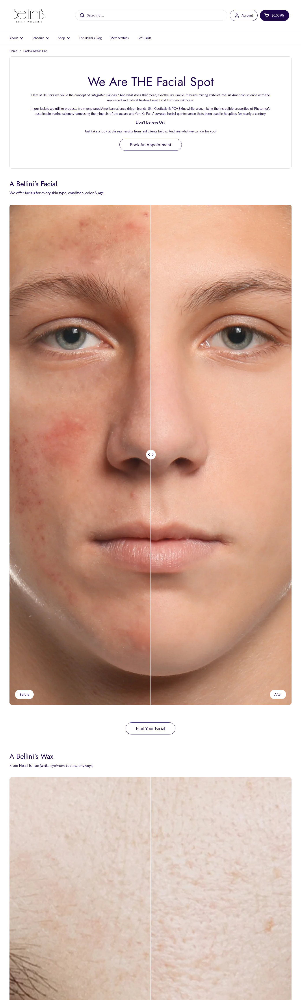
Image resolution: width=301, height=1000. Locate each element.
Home (13, 51)
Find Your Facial (150, 728)
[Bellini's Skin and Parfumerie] (28, 15)
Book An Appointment (150, 144)
